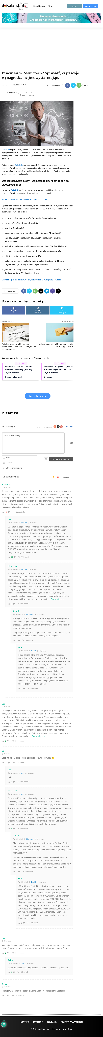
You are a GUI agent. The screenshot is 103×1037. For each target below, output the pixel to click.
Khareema (29, 614)
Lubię (14, 307)
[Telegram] (46, 291)
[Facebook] (67, 85)
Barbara (24, 523)
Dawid (33, 651)
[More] (85, 85)
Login (70, 426)
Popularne (20, 93)
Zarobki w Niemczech (27, 95)
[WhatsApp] (79, 85)
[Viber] (52, 291)
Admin (5, 85)
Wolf (22, 773)
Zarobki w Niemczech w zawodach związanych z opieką (25, 199)
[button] (100, 6)
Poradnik (29, 93)
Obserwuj (38, 307)
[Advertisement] (51, 46)
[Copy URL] (58, 291)
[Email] (40, 291)
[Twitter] (73, 85)
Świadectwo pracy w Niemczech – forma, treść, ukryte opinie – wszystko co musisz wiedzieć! (19, 347)
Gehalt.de (6, 150)
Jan (22, 963)
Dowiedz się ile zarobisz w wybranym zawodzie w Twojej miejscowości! (31, 280)
